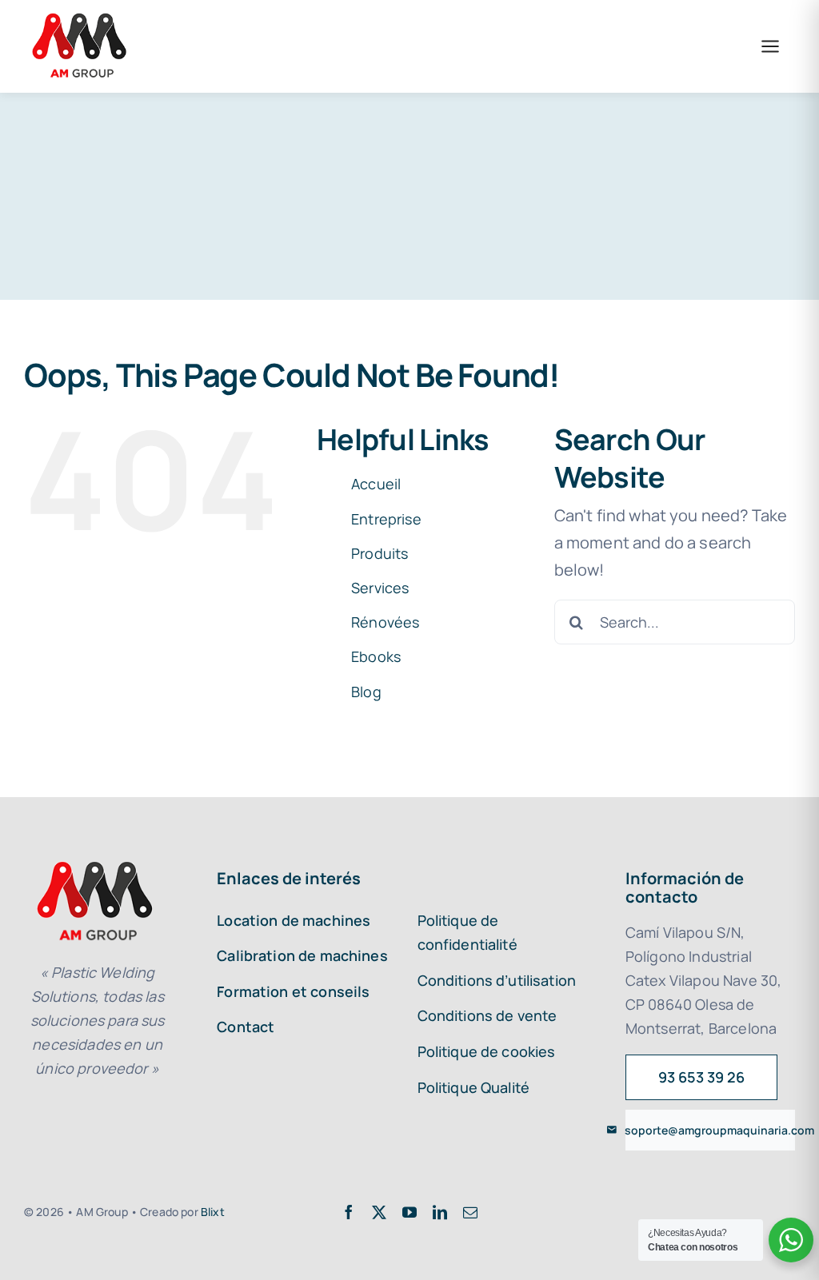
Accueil (376, 483)
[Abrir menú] (770, 46)
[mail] (470, 1212)
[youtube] (409, 1212)
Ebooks (376, 656)
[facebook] (349, 1212)
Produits (379, 553)
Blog (366, 691)
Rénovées (385, 622)
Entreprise (386, 518)
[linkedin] (440, 1212)
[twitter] (379, 1212)
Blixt (213, 1211)
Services (380, 587)
